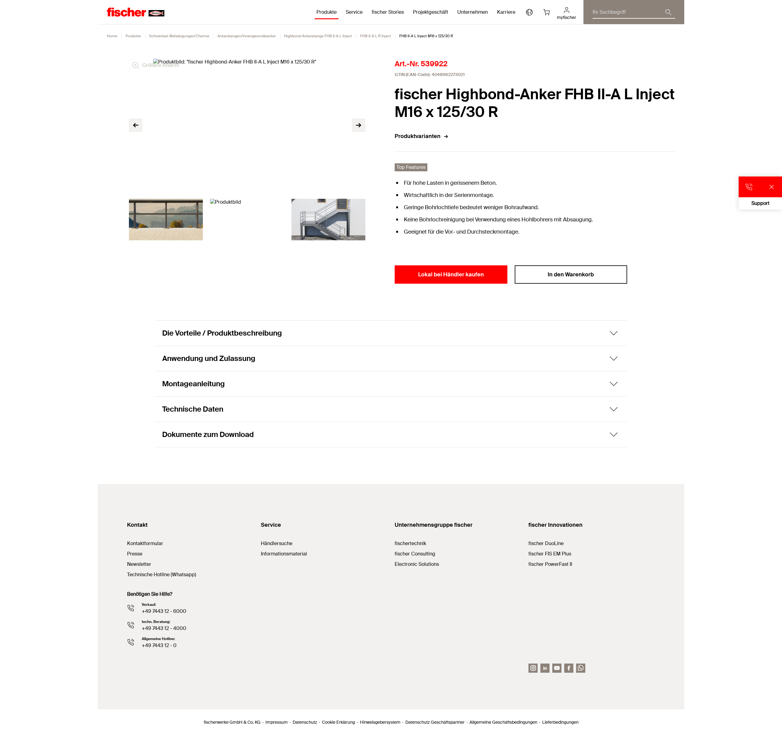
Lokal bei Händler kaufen (451, 274)
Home (112, 36)
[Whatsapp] (580, 668)
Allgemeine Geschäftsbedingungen (503, 722)
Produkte (133, 36)
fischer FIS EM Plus (549, 554)
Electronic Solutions (417, 564)
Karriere (506, 12)
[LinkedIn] (545, 668)
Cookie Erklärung (338, 722)
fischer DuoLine (546, 543)
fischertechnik (410, 543)
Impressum (276, 722)
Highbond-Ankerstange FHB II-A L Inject (318, 36)
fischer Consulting (415, 554)
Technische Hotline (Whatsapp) (161, 574)
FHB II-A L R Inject (375, 36)
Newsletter (139, 564)
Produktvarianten (417, 136)
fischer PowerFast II (550, 564)
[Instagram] (533, 668)
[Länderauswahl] (529, 12)
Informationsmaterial (284, 554)
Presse (134, 554)
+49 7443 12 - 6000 (164, 611)
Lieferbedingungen (560, 722)
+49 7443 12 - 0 (159, 645)
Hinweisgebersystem (380, 722)
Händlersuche (276, 543)
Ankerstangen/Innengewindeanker (246, 36)
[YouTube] (556, 668)
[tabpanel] (166, 219)
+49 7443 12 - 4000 (164, 628)
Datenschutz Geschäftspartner (435, 722)
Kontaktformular (145, 543)
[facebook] (568, 668)
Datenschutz (305, 722)
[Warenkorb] (546, 12)
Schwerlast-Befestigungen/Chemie (179, 36)
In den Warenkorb (571, 274)
